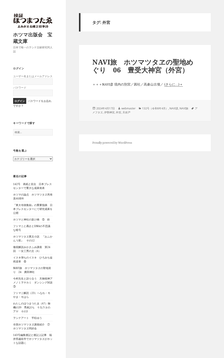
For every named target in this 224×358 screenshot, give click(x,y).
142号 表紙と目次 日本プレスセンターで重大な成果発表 (32, 186)
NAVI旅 (184, 108)
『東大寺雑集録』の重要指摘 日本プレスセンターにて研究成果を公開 (32, 209)
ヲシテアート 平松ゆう (27, 318)
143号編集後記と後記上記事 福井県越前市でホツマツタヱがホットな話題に (32, 339)
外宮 (118, 112)
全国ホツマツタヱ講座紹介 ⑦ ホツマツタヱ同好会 (32, 326)
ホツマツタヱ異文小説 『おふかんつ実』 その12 (32, 238)
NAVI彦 (174, 108)
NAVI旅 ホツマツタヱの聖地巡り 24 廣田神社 (32, 270)
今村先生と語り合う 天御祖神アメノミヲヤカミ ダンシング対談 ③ (34, 282)
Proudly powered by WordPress (112, 143)
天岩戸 (126, 112)
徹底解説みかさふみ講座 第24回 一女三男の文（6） (31, 249)
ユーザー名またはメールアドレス (32, 76)
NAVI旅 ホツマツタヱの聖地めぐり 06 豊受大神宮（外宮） (142, 65)
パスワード (19, 87)
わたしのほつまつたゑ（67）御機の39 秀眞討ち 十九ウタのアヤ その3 (31, 307)
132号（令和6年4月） (155, 108)
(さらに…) (171, 84)
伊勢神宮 (109, 112)
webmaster (128, 108)
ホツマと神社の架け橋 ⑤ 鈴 (31, 219)
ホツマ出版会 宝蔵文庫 (32, 37)
